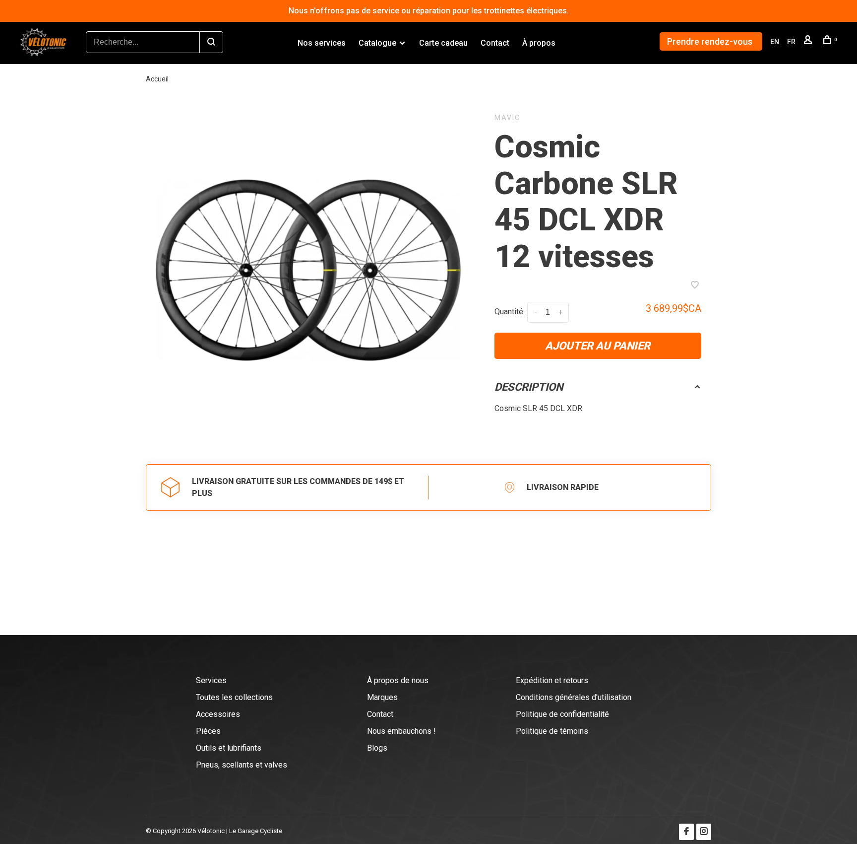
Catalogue (377, 43)
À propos (538, 43)
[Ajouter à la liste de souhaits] (695, 285)
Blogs (377, 748)
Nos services (322, 43)
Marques (382, 697)
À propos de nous (397, 680)
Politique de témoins (552, 731)
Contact (495, 43)
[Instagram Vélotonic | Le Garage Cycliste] (703, 832)
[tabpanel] (308, 271)
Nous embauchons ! (401, 731)
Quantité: (509, 311)
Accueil (157, 79)
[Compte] (809, 42)
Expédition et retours (552, 680)
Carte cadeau (443, 43)
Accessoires (218, 714)
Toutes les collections (234, 697)
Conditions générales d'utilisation (573, 697)
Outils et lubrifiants (228, 748)
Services (211, 680)
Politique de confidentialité (562, 714)
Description (528, 387)
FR (791, 42)
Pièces (208, 731)
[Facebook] (686, 832)
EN (774, 42)
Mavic (507, 118)
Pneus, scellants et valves (241, 765)
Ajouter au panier (597, 346)
